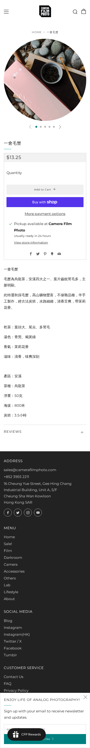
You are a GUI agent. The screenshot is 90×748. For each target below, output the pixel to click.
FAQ (7, 684)
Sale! (8, 544)
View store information (31, 242)
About (9, 599)
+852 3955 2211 (16, 477)
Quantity (14, 173)
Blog (8, 621)
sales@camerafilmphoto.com (30, 470)
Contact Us (13, 677)
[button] (36, 127)
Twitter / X (13, 641)
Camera (11, 564)
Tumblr (10, 655)
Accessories (14, 571)
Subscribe (43, 738)
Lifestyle (11, 592)
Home (37, 32)
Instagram (13, 627)
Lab (7, 585)
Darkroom (13, 557)
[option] (45, 80)
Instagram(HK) (17, 634)
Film (8, 551)
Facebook (13, 648)
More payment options (45, 214)
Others (10, 578)
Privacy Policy (16, 690)
